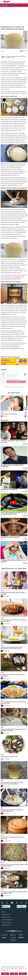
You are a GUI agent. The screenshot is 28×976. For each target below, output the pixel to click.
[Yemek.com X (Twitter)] (17, 902)
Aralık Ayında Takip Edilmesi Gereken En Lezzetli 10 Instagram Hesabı (14, 892)
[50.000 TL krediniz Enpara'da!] (14, 361)
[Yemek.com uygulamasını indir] (6, 906)
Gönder (16, 381)
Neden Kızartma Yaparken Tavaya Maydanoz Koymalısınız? (13, 675)
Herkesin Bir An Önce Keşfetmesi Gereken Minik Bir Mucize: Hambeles (14, 865)
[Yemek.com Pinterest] (25, 902)
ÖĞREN (2, 412)
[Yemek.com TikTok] (7, 902)
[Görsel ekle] (25, 374)
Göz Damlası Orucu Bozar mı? (9, 414)
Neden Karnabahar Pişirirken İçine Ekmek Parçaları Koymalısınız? (12, 810)
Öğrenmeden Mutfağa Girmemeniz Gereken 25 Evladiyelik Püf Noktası (14, 730)
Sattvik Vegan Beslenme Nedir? (9, 756)
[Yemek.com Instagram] (2, 902)
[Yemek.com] (7, 2)
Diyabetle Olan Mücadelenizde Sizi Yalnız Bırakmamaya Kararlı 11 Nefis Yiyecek (12, 648)
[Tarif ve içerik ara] (21, 1)
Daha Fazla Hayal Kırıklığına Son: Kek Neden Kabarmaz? (12, 837)
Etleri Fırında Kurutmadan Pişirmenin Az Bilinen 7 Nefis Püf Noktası (14, 620)
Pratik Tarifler (4, 5)
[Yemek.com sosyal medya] (12, 931)
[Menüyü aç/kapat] (1, 1)
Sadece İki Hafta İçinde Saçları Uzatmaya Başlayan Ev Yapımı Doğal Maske (12, 783)
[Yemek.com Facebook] (21, 902)
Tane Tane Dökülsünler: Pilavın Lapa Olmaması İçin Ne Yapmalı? (13, 702)
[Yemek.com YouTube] (12, 902)
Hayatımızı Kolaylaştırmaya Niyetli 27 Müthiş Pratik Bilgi (13, 593)
